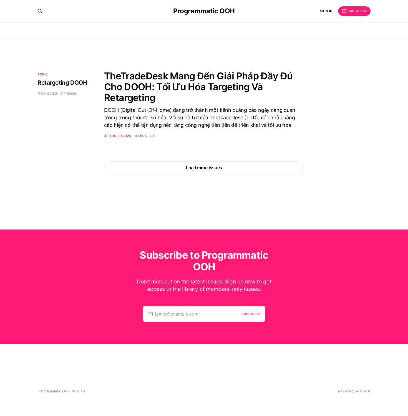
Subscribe (357, 11)
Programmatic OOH (204, 11)
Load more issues (204, 167)
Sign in (326, 11)
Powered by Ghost (354, 391)
